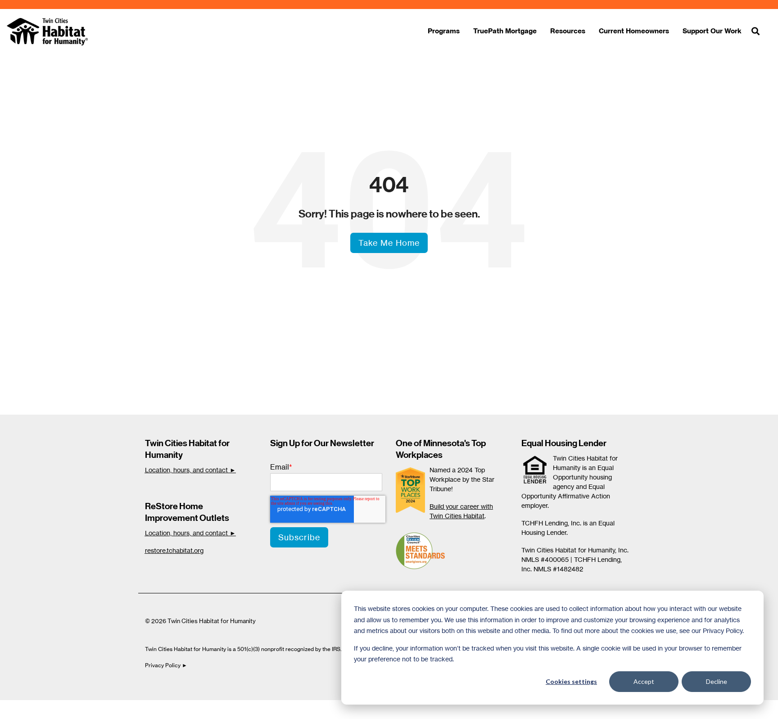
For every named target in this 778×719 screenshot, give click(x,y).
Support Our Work (712, 31)
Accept (643, 681)
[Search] (755, 32)
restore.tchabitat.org (174, 550)
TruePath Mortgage (505, 31)
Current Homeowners (634, 31)
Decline (716, 681)
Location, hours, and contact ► (190, 470)
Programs (444, 31)
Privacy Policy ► (167, 665)
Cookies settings (571, 681)
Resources (567, 31)
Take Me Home (389, 243)
